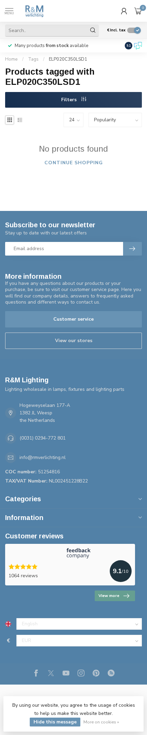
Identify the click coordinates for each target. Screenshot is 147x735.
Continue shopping (73, 162)
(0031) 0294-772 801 (42, 438)
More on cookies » (101, 722)
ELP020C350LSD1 (68, 59)
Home (11, 59)
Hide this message (55, 722)
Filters (69, 99)
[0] (138, 11)
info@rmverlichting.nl (42, 457)
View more (108, 595)
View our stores (73, 340)
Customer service (73, 319)
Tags (33, 59)
